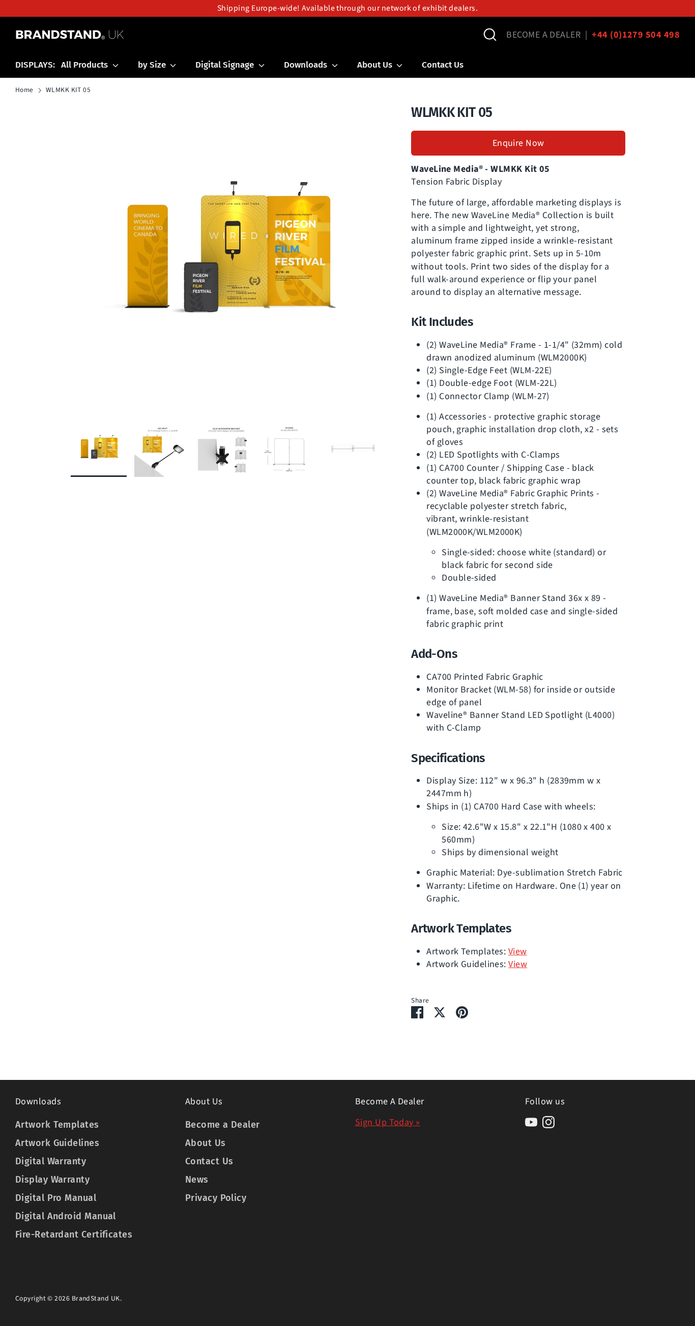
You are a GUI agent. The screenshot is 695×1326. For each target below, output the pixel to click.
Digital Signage (225, 64)
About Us (375, 64)
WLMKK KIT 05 (68, 90)
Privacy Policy (215, 1197)
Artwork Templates (57, 1124)
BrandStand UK (96, 1298)
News (197, 1179)
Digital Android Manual (65, 1216)
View (517, 951)
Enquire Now (518, 143)
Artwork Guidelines (57, 1143)
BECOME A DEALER (543, 34)
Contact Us (443, 64)
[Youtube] (531, 1122)
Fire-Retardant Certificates (73, 1234)
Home (24, 90)
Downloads (306, 64)
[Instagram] (548, 1122)
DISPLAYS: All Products (62, 64)
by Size (153, 64)
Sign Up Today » (387, 1122)
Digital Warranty (50, 1161)
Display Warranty (52, 1179)
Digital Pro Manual (55, 1197)
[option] (226, 262)
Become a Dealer (222, 1124)
